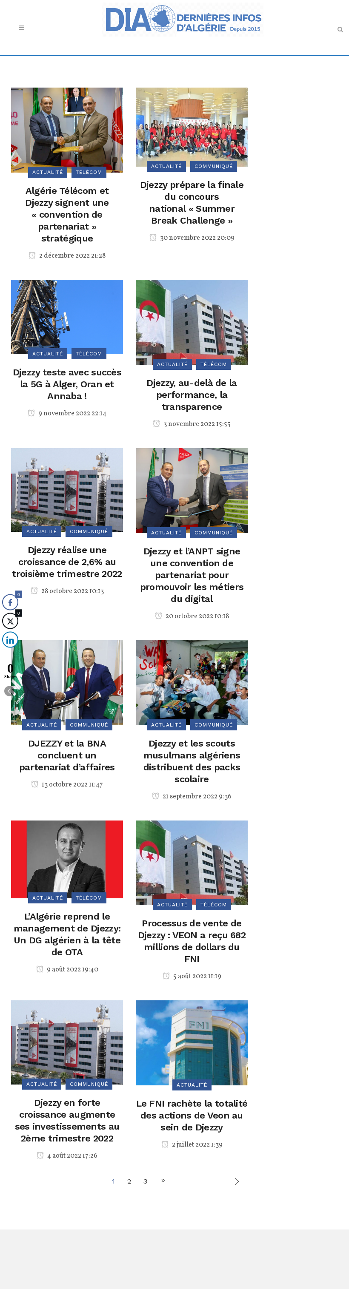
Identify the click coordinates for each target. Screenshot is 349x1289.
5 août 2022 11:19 (196, 976)
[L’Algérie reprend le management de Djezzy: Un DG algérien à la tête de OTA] (67, 859)
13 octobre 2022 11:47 (71, 784)
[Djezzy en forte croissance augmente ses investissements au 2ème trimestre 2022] (67, 1042)
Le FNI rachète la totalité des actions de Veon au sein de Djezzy (192, 1115)
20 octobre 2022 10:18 (196, 616)
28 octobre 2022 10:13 (72, 591)
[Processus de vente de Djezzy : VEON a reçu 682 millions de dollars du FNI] (192, 862)
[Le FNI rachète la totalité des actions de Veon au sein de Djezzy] (192, 1042)
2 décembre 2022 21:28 (72, 256)
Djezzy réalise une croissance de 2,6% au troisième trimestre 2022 (67, 562)
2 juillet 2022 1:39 (197, 1145)
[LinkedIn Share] (10, 640)
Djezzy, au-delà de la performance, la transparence (191, 395)
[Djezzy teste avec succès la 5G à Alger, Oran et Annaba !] (67, 316)
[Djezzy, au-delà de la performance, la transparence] (192, 322)
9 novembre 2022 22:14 (71, 413)
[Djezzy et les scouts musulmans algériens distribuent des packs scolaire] (192, 682)
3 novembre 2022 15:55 (196, 424)
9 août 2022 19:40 (72, 969)
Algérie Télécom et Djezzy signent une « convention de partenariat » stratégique (67, 214)
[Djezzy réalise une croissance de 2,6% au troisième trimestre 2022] (67, 489)
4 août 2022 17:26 (71, 1156)
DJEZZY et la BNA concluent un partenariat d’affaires (67, 755)
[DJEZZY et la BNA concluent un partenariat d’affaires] (67, 682)
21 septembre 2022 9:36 (196, 796)
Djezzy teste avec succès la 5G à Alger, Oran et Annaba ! (67, 384)
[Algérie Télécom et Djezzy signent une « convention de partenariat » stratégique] (67, 129)
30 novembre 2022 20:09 (197, 238)
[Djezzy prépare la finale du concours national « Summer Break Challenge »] (192, 126)
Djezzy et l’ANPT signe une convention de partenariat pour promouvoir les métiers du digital (192, 575)
